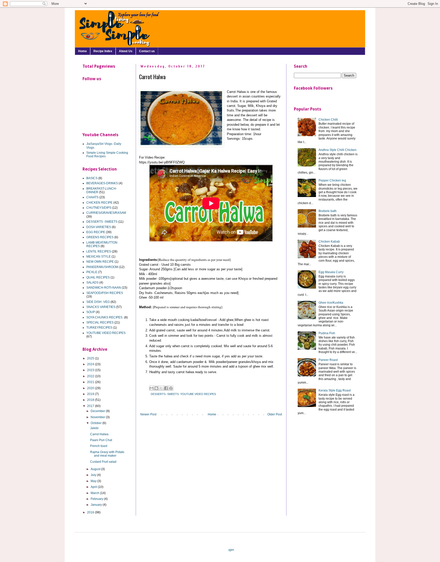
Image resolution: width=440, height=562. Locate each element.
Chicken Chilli (328, 119)
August (96, 469)
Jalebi (94, 428)
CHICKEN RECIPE (99, 202)
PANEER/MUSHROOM (102, 267)
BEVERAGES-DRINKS (102, 183)
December (98, 411)
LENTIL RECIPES (98, 251)
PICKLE (91, 272)
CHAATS (92, 197)
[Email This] (151, 388)
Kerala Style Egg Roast (335, 390)
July (94, 475)
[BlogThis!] (156, 388)
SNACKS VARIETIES (100, 307)
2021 (91, 382)
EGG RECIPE (95, 232)
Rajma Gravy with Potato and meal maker (107, 453)
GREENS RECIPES (100, 237)
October (96, 423)
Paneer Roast (328, 360)
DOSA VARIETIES (98, 227)
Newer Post (148, 414)
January (97, 505)
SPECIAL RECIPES (100, 322)
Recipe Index (102, 51)
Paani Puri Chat (101, 440)
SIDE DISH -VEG (98, 302)
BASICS (92, 178)
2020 (91, 388)
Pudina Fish (327, 333)
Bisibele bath (328, 211)
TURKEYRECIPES (99, 327)
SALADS (92, 282)
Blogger (228, 550)
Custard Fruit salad (103, 461)
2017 (91, 406)
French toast (98, 446)
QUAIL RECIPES (98, 277)
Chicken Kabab (329, 241)
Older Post (274, 414)
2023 (91, 370)
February (97, 499)
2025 (91, 358)
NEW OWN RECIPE (100, 261)
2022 (91, 376)
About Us (125, 51)
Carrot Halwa (99, 434)
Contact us (147, 51)
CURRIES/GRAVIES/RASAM (106, 213)
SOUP (90, 312)
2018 (91, 400)
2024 (91, 364)
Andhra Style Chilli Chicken (337, 150)
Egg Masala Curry (331, 272)
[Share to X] (161, 388)
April (94, 487)
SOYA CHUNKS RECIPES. (104, 317)
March (95, 493)
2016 (91, 512)
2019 (91, 394)
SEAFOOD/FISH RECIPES (104, 293)
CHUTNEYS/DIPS (98, 207)
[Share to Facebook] (166, 388)
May (94, 481)
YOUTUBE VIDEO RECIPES (198, 394)
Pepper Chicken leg (332, 180)
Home (82, 51)
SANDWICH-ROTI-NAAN (103, 287)
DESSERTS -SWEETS (165, 394)
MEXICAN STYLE (98, 256)
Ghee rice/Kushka (331, 302)
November (98, 417)
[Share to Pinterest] (170, 388)
